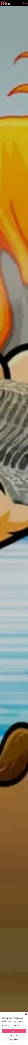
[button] (25, 1014)
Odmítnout (14, 1035)
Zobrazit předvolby (14, 1039)
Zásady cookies (13, 1043)
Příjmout (14, 1031)
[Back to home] (5, 3)
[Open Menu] (26, 3)
